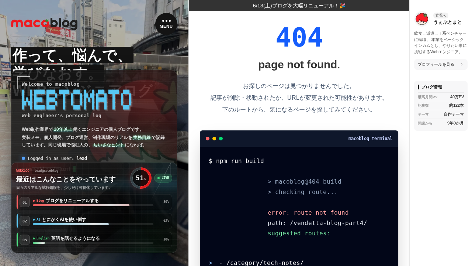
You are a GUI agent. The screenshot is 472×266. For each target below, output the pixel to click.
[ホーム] (44, 24)
